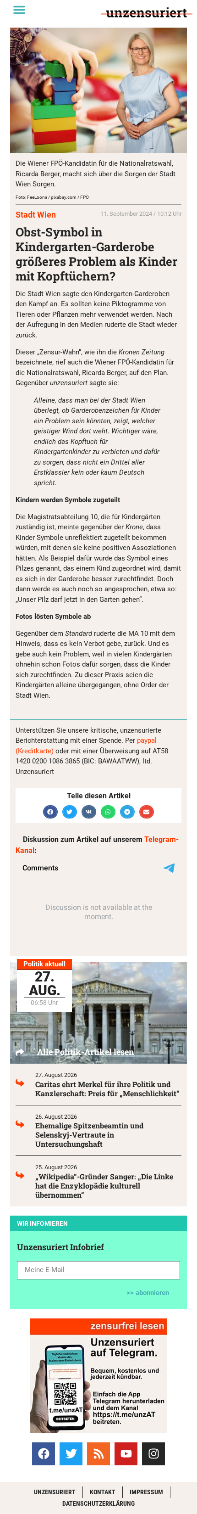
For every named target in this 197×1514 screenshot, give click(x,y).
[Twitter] (71, 1453)
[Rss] (98, 1453)
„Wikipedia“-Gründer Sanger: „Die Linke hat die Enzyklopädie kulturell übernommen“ (104, 1186)
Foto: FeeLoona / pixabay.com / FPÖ (52, 197)
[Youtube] (126, 1453)
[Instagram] (153, 1453)
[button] (19, 9)
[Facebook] (43, 1453)
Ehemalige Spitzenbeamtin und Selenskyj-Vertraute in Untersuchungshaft (89, 1135)
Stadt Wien (36, 214)
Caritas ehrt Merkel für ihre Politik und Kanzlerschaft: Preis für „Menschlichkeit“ (107, 1088)
